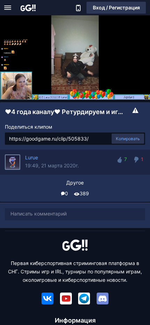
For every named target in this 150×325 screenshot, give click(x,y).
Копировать (128, 138)
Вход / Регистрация (116, 7)
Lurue (31, 157)
